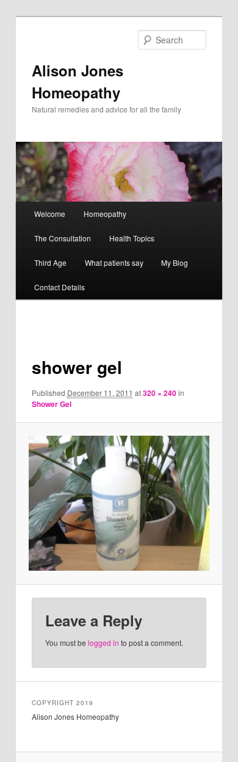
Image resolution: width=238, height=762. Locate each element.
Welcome (49, 213)
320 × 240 (159, 392)
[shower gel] (119, 503)
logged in (103, 642)
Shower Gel (51, 403)
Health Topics (131, 238)
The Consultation (62, 238)
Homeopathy (105, 213)
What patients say (114, 262)
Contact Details (59, 287)
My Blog (174, 262)
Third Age (50, 262)
